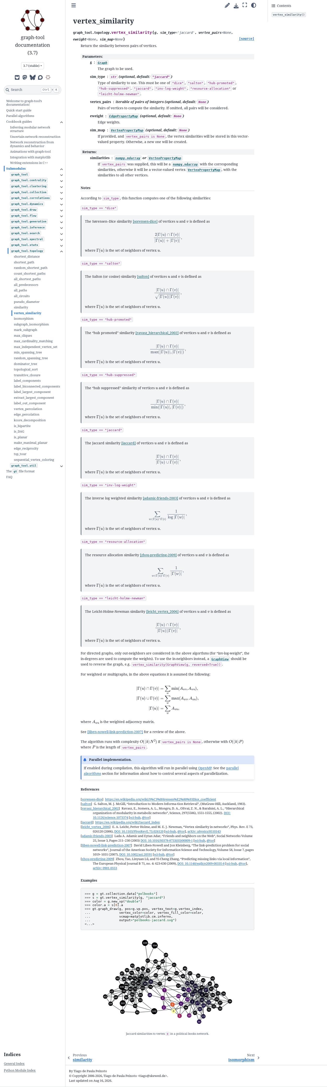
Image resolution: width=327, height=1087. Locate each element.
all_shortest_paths (27, 279)
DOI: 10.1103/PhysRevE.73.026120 (139, 831)
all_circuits (22, 296)
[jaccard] (128, 443)
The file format (20, 471)
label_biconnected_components (37, 386)
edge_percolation (26, 414)
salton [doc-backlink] (86, 804)
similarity (21, 307)
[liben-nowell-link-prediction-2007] (115, 732)
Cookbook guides (19, 121)
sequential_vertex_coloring (34, 460)
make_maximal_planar (30, 443)
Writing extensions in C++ (29, 163)
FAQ (9, 477)
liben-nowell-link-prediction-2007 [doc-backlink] (106, 845)
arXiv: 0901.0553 (105, 868)
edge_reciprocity (26, 448)
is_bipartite (22, 426)
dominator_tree (25, 364)
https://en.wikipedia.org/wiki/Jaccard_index (127, 822)
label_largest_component (32, 392)
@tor (145, 817)
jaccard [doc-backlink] (87, 822)
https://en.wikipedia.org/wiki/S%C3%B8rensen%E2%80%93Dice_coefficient (160, 799)
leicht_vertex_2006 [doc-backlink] (95, 827)
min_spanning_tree (28, 352)
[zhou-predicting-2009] (158, 555)
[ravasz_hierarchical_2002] (157, 333)
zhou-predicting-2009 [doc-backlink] (97, 859)
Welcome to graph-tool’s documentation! (24, 103)
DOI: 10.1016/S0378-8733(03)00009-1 (167, 840)
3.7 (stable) (31, 66)
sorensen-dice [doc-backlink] (92, 799)
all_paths (20, 290)
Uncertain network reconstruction (35, 137)
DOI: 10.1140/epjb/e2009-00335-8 (201, 863)
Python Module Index (20, 1070)
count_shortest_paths (29, 273)
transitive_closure (27, 375)
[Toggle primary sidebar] (73, 5)
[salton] (143, 276)
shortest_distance (27, 256)
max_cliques (23, 335)
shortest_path (24, 262)
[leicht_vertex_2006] (162, 611)
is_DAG (19, 431)
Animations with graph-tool (30, 151)
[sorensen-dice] (145, 221)
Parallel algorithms (20, 116)
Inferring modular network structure (30, 129)
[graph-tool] (48, 77)
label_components (27, 380)
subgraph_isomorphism (31, 324)
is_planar (20, 437)
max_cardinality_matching (33, 341)
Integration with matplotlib (30, 157)
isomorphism (24, 318)
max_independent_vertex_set (35, 347)
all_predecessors (26, 285)
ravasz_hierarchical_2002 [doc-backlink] (100, 808)
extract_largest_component (34, 397)
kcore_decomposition (30, 420)
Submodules (16, 168)
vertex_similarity (27, 313)
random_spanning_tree (31, 358)
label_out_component (30, 403)
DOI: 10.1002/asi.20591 (135, 854)
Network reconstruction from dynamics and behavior (32, 144)
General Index (14, 1063)
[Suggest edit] (227, 5)
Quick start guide (18, 110)
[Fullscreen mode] (244, 5)
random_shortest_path (30, 268)
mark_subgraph (25, 330)
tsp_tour (20, 454)
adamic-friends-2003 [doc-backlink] (97, 836)
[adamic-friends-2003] (160, 498)
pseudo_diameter (26, 302)
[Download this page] (236, 6)
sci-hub (135, 817)
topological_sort (26, 369)
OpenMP (204, 768)
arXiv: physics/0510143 (204, 831)
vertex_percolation (28, 409)
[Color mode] (253, 5)
